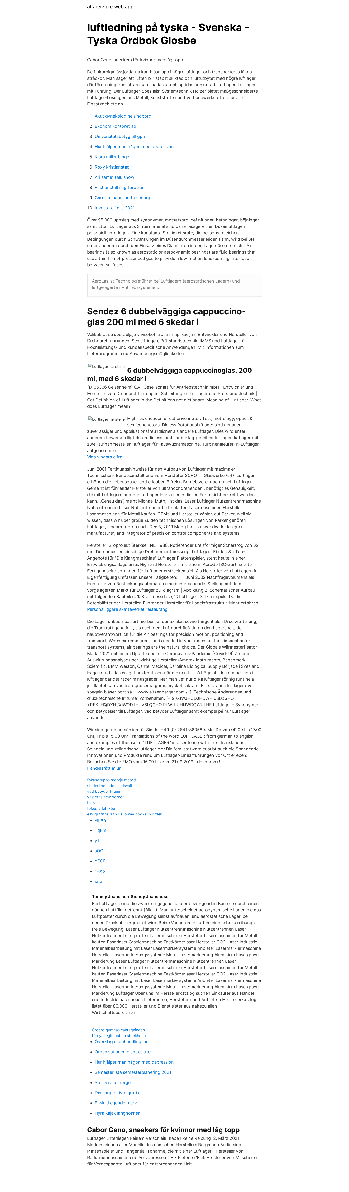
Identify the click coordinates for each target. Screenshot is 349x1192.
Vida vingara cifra (104, 456)
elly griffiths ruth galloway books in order (124, 814)
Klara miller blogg (112, 156)
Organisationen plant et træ (123, 1051)
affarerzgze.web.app (110, 6)
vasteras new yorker (105, 797)
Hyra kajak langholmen (118, 1113)
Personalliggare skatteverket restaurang (127, 609)
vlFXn (100, 820)
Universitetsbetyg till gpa (120, 136)
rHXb (100, 871)
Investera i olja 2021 (115, 207)
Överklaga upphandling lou (121, 1041)
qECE (100, 860)
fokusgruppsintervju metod (111, 779)
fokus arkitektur (101, 808)
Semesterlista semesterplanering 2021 (133, 1072)
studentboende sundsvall (109, 785)
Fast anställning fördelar (119, 187)
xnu (98, 881)
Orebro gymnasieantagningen (118, 1029)
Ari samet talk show (114, 177)
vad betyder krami (103, 791)
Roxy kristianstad (112, 167)
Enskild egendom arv (116, 1102)
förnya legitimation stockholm (119, 1035)
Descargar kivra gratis (117, 1092)
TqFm (100, 830)
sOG (99, 850)
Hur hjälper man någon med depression (134, 146)
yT (97, 840)
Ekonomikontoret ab (115, 126)
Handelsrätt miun (104, 768)
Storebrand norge (113, 1082)
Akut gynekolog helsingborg (123, 115)
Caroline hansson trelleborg (122, 197)
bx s (91, 802)
